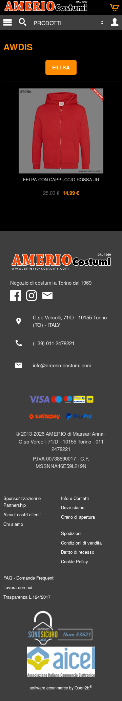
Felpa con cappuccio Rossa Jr (61, 179)
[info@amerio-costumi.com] (61, 365)
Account (114, 22)
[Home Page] (61, 261)
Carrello (114, 7)
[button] (61, 67)
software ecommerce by (61, 687)
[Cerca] (22, 22)
